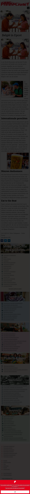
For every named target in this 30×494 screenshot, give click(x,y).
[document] (15, 247)
